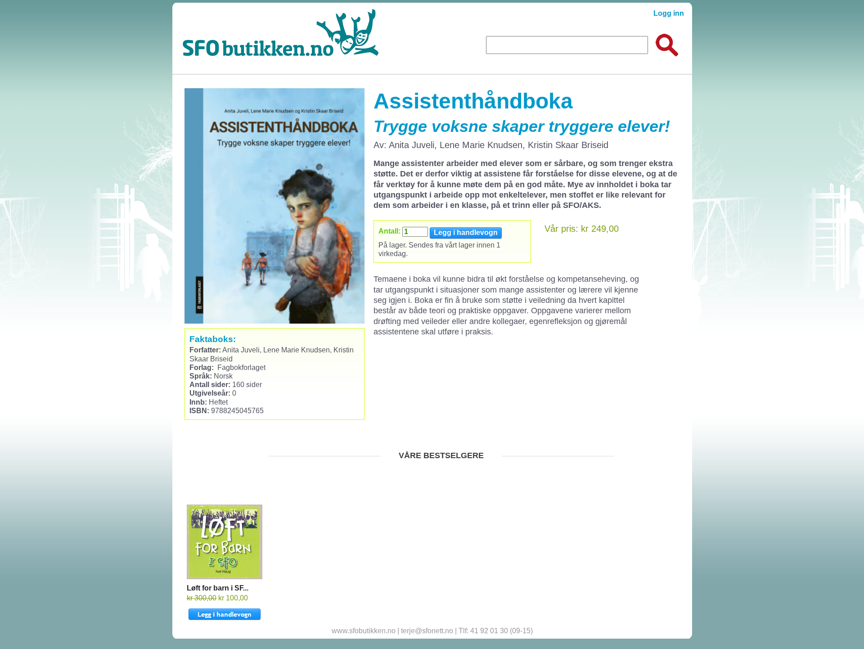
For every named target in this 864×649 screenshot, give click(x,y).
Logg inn (668, 13)
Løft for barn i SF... (217, 588)
